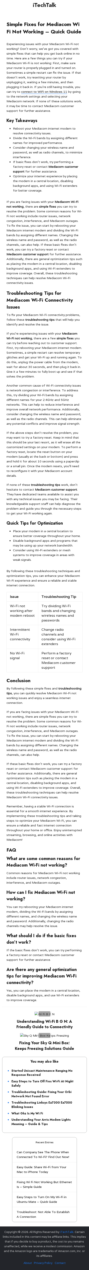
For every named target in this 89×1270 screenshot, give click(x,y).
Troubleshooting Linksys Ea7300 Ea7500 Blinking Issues (41, 1104)
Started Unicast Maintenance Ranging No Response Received (42, 1072)
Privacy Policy (43, 1263)
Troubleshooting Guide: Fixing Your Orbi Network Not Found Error (41, 1094)
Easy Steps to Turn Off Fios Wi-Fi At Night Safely (42, 1083)
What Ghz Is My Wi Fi (27, 1113)
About (28, 1263)
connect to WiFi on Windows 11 (44, 92)
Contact (60, 1263)
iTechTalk (44, 5)
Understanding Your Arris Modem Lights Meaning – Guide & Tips (41, 1121)
